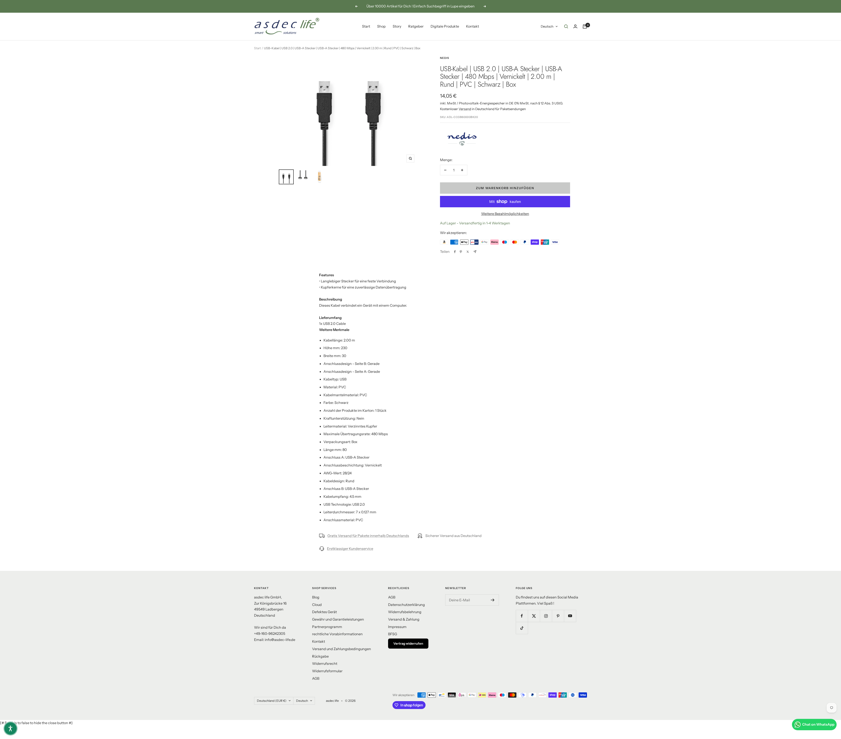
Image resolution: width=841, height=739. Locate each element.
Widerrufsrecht (324, 663)
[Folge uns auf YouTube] (570, 616)
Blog (315, 597)
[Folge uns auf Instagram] (546, 616)
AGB (315, 678)
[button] (11, 728)
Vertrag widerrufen (408, 643)
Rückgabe (320, 656)
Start (366, 26)
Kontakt (472, 26)
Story (397, 26)
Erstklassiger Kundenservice (350, 548)
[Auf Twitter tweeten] (468, 251)
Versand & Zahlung (403, 619)
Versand (465, 109)
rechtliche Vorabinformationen (337, 634)
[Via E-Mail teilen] (475, 251)
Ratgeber (416, 26)
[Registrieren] (493, 600)
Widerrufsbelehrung (404, 612)
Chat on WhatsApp (818, 724)
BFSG (392, 634)
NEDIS (444, 58)
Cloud (317, 604)
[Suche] (566, 26)
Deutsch (547, 26)
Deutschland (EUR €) (271, 701)
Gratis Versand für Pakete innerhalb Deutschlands (368, 535)
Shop (381, 26)
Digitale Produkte (445, 26)
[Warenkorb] (585, 26)
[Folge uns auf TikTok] (522, 628)
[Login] (575, 26)
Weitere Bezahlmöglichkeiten (505, 213)
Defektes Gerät (324, 612)
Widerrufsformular (327, 671)
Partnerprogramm (327, 627)
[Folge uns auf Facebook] (522, 616)
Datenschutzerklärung (406, 604)
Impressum (397, 627)
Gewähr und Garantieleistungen (338, 619)
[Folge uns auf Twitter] (534, 616)
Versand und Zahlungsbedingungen (341, 649)
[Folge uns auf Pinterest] (558, 616)
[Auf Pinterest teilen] (461, 251)
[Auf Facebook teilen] (455, 251)
